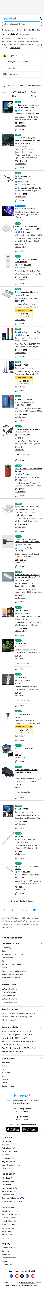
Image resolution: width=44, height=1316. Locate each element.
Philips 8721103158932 (24, 748)
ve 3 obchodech (21, 196)
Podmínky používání (9, 1148)
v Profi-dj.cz (19, 450)
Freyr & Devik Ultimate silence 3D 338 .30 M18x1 (19, 1048)
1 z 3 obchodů (20, 736)
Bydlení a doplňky (16, 30)
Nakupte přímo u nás (9, 1188)
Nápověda (5, 1238)
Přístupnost (6, 1168)
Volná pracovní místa (9, 1151)
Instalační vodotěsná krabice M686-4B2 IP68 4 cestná (26, 771)
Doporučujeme (8, 1058)
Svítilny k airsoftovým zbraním (12, 954)
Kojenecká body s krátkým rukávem (14, 971)
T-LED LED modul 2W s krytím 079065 (26, 867)
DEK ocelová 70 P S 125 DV (11, 1045)
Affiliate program (8, 1231)
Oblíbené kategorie (10, 943)
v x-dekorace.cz (20, 658)
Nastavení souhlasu (9, 1191)
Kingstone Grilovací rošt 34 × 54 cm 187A (16, 1031)
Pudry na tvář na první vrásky (12, 974)
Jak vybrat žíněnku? (9, 1020)
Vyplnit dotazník (22, 1119)
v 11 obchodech (20, 125)
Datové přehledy (8, 1228)
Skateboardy (6, 948)
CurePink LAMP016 (22, 714)
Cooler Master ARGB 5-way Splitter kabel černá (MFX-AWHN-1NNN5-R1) (28, 541)
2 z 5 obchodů (20, 320)
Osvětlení (27, 30)
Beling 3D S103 (21, 677)
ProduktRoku (6, 1254)
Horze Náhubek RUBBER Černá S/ (14, 1038)
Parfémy (5, 1066)
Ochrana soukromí (8, 1195)
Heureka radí (6, 1185)
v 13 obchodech (20, 247)
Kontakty (5, 1145)
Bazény (4, 1069)
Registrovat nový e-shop (11, 1214)
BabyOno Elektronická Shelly (12, 1051)
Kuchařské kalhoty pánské (11, 964)
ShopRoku (5, 1251)
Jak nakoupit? (7, 1178)
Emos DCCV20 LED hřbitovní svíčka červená (28, 469)
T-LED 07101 (20, 836)
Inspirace (5, 1261)
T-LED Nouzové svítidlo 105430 (27, 292)
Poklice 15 (5, 968)
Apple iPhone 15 (7, 1062)
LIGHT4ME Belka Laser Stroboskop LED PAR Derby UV (28, 430)
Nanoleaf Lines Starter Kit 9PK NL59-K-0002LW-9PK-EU (27, 508)
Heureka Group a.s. (27, 1282)
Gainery (4, 961)
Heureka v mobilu (8, 1181)
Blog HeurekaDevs (8, 1161)
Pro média (5, 1155)
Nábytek (5, 1082)
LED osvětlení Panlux (9, 999)
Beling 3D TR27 (21, 643)
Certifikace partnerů (9, 1258)
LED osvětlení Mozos (9, 989)
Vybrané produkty (10, 1027)
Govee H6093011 (21, 809)
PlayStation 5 (6, 1072)
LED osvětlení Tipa (8, 996)
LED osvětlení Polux (9, 992)
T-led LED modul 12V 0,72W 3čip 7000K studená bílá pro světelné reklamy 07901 (27, 577)
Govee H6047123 (21, 365)
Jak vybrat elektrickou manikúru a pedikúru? (18, 1017)
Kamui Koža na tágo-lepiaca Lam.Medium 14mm (19, 1041)
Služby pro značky (8, 1224)
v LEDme (18, 787)
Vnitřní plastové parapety (11, 978)
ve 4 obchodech (21, 417)
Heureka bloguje (8, 1158)
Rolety (4, 951)
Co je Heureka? (7, 1141)
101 (34, 910)
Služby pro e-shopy (9, 1218)
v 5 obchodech (20, 562)
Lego (4, 1076)
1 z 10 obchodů (20, 387)
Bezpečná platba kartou (10, 1198)
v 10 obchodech (20, 164)
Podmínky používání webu (28, 1285)
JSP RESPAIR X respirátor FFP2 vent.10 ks (17, 1035)
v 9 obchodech (20, 492)
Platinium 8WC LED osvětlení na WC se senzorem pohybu (27, 106)
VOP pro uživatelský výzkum (12, 1201)
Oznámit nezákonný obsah (11, 1165)
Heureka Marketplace (9, 1221)
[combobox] (22, 23)
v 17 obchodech (20, 353)
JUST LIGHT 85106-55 (23, 399)
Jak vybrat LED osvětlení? (25, 209)
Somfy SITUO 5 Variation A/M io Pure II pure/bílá (27, 260)
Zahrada (5, 1079)
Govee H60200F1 (21, 610)
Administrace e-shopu (10, 1211)
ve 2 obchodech (21, 757)
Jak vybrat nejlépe (10, 1009)
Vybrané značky (9, 984)
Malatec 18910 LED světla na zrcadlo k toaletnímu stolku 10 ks (28, 227)
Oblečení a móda (8, 1086)
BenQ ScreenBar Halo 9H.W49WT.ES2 (23, 177)
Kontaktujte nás (22, 1111)
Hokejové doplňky (8, 958)
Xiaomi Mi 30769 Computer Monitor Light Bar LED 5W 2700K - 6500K (28, 140)
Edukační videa (7, 1234)
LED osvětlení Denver (10, 1002)
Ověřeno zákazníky (8, 1247)
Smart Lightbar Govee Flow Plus (27, 332)
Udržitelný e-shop (8, 1264)
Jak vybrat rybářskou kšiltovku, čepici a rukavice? (19, 1013)
